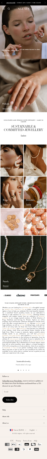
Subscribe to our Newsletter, (12, 381)
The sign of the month (10, 231)
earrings (22, 325)
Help (35, 441)
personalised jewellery (37, 341)
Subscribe (9, 399)
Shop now (5, 55)
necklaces (39, 323)
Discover (6, 286)
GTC (11, 441)
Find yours (29, 231)
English (32, 430)
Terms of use (27, 441)
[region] (23, 362)
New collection (7, 108)
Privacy (18, 441)
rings (27, 323)
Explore (23, 135)
